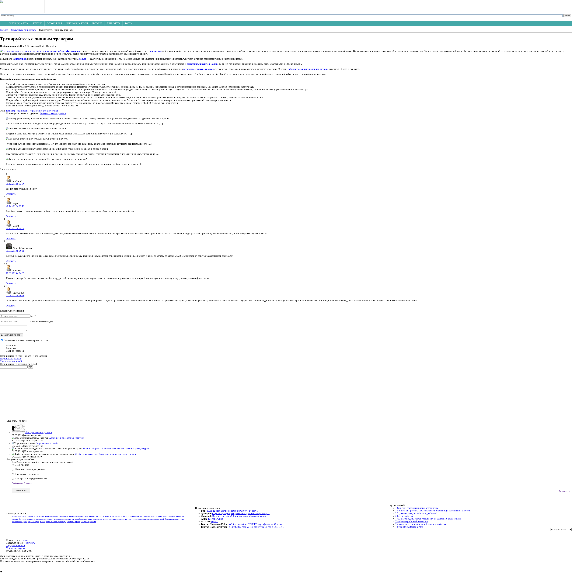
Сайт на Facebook (15, 351)
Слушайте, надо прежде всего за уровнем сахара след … (241, 513)
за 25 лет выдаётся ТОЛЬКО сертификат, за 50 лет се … (257, 524)
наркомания (110, 516)
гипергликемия (121, 516)
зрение (99, 519)
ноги (36, 516)
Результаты (564, 491)
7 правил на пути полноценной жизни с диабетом (420, 524)
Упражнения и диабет (47, 443)
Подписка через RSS (10, 358)
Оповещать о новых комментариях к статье (26, 340)
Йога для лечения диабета (38, 432)
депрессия (40, 519)
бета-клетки (24, 519)
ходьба (41, 516)
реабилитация (156, 516)
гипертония (132, 519)
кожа (140, 516)
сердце (15, 519)
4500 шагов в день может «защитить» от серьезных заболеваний (428, 518)
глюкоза (173, 519)
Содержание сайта (15, 545)
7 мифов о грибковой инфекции (411, 521)
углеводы (62, 522)
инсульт (32, 519)
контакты (30, 543)
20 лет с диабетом (404, 516)
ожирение (85, 522)
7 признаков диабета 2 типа (409, 526)
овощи (30, 516)
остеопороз (133, 516)
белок (167, 519)
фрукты (180, 519)
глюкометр (154, 519)
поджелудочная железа (78, 516)
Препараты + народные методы (30, 478)
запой (162, 519)
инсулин (93, 522)
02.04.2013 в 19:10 (15, 295)
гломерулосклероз (19, 516)
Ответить (10, 194)
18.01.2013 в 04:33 (15, 273)
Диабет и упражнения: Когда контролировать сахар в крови (105, 454)
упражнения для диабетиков (44, 110)
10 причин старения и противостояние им (416, 508)
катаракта (100, 516)
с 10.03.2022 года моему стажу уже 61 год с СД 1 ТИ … (257, 527)
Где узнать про (215, 519)
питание (88, 519)
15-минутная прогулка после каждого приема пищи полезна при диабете (432, 510)
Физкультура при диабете (53, 113)
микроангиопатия (119, 519)
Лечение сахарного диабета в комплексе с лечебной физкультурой (115, 448)
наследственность (61, 519)
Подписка (11, 345)
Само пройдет (21, 465)
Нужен (214, 521)
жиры (47, 516)
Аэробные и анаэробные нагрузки (66, 438)
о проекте (26, 540)
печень (42, 522)
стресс (77, 522)
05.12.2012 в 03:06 (15, 183)
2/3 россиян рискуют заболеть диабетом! (416, 513)
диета (24, 522)
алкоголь (70, 522)
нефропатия (168, 516)
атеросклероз (33, 522)
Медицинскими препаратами (29, 469)
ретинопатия (178, 516)
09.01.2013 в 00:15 (15, 251)
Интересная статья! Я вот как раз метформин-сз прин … (240, 516)
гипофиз (91, 516)
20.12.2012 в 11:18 (15, 206)
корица (105, 519)
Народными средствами (26, 474)
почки (71, 519)
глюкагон (49, 519)
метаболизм (80, 519)
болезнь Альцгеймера (59, 516)
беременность (52, 522)
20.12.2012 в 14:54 (15, 228)
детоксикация (144, 519)
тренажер (10, 110)
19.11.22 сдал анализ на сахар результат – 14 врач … (233, 510)
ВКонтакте (11, 348)
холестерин (17, 522)
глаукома (146, 516)
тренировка (22, 110)
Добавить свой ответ (22, 483)
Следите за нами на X (11, 361)
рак (110, 519)
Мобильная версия (15, 548)
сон (94, 519)
